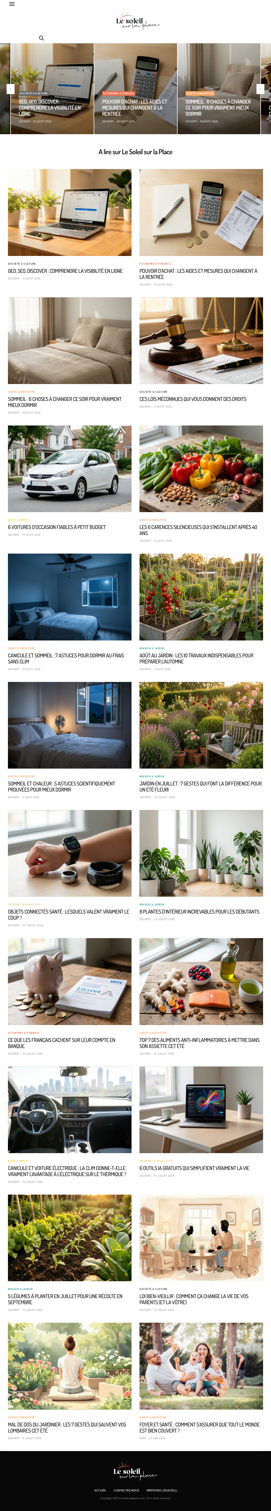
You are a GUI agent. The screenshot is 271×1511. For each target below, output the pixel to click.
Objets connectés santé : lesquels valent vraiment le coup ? (68, 914)
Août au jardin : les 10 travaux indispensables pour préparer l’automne (196, 658)
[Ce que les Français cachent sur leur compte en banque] (70, 981)
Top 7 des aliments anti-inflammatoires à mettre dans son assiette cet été (199, 1042)
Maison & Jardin (151, 648)
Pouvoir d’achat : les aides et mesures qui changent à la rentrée (134, 107)
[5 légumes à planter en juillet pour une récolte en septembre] (70, 1238)
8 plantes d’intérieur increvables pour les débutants (199, 911)
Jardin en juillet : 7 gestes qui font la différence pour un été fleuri (200, 786)
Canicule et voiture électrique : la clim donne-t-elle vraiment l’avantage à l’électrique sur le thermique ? (67, 1170)
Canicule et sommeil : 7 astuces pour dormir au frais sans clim (66, 658)
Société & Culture (34, 93)
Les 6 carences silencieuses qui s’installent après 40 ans (198, 529)
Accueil (100, 1490)
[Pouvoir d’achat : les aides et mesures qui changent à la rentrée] (135, 88)
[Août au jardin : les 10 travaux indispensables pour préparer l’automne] (201, 597)
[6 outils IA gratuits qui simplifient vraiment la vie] (201, 1109)
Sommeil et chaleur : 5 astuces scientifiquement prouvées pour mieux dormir (61, 786)
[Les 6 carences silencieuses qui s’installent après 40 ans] (201, 468)
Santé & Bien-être (200, 93)
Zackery (24, 121)
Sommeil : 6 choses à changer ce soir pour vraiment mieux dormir (218, 107)
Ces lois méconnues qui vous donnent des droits (192, 398)
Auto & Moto (18, 520)
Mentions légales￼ (162, 1490)
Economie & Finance (118, 93)
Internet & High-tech (24, 904)
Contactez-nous (126, 1490)
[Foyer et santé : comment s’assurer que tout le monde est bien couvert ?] (201, 1366)
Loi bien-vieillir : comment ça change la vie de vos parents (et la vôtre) (194, 1299)
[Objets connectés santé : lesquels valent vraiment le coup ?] (70, 853)
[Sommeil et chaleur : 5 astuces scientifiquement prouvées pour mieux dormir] (70, 725)
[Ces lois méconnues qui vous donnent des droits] (201, 340)
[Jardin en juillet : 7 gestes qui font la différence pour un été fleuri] (201, 725)
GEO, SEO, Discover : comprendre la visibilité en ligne (50, 107)
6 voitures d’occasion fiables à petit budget (57, 526)
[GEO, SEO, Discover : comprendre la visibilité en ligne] (52, 88)
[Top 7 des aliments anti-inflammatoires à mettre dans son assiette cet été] (201, 981)
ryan (142, 1438)
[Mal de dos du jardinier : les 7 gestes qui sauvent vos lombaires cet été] (70, 1366)
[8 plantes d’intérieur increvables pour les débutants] (201, 853)
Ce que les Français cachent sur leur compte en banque (61, 1042)
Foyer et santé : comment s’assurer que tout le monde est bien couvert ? (199, 1427)
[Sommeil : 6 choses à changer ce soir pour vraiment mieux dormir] (219, 88)
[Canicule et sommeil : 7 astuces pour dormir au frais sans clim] (70, 597)
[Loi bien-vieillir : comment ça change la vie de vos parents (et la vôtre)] (201, 1238)
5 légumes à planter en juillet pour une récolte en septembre (65, 1299)
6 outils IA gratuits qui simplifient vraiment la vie (194, 1167)
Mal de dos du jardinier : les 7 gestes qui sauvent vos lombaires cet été (67, 1427)
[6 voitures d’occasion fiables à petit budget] (70, 468)
